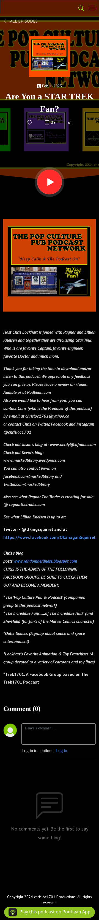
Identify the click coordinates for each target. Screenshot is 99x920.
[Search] (81, 8)
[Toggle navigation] (92, 8)
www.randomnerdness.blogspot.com (45, 561)
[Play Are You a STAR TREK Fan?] (49, 182)
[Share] (70, 123)
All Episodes (23, 21)
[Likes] (30, 122)
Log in (61, 750)
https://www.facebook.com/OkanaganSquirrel (49, 537)
